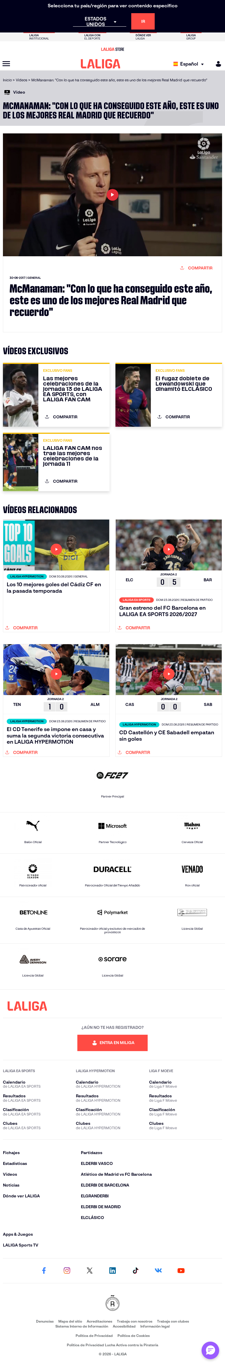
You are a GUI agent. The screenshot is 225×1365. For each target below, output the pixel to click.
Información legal (155, 1326)
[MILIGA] (216, 64)
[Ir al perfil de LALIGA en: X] (89, 1271)
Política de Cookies (133, 1336)
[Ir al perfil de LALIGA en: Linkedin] (112, 1271)
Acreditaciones (99, 1321)
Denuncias (45, 1321)
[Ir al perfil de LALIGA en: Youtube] (181, 1271)
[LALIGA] (100, 63)
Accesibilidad (124, 1326)
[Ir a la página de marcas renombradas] (112, 1303)
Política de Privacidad (94, 1336)
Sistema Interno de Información (81, 1326)
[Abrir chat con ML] (210, 1350)
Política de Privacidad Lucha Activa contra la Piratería (112, 1345)
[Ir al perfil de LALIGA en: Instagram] (67, 1271)
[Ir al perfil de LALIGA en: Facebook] (44, 1271)
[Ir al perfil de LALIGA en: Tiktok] (135, 1271)
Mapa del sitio (70, 1321)
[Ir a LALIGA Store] (112, 49)
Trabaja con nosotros (134, 1321)
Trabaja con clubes (173, 1321)
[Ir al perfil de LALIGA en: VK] (158, 1271)
